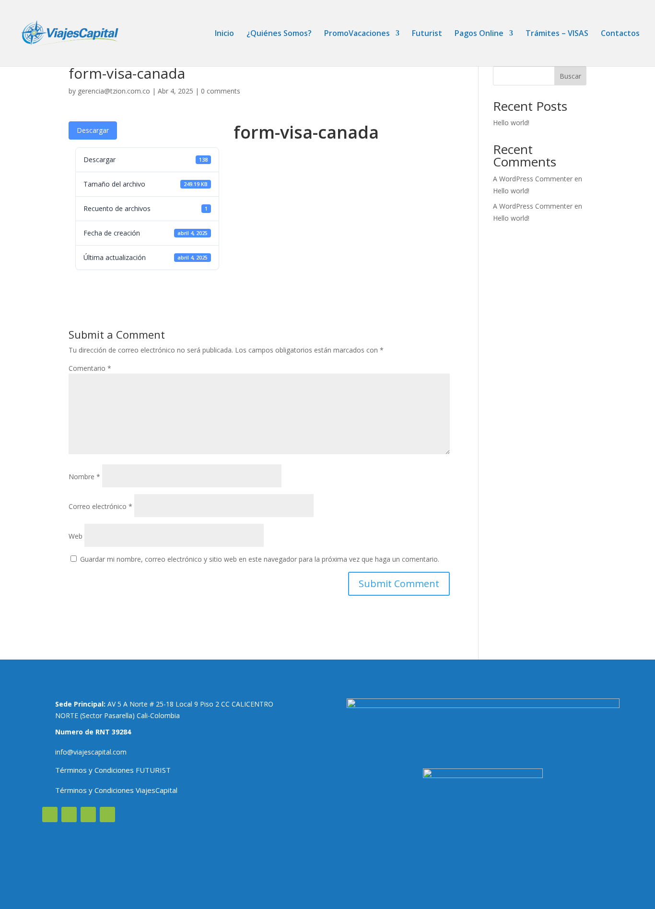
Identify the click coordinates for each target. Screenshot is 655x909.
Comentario (90, 368)
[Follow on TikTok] (107, 814)
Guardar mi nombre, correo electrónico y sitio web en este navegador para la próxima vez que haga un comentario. (259, 559)
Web (75, 536)
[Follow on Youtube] (88, 814)
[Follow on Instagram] (69, 814)
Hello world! (511, 122)
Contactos (620, 34)
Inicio (224, 34)
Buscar (570, 76)
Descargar (93, 130)
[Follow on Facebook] (50, 814)
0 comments (220, 90)
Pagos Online (479, 34)
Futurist (427, 34)
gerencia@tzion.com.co (114, 90)
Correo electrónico (100, 506)
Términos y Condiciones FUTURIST (113, 770)
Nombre (84, 476)
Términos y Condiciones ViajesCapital (116, 790)
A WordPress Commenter (533, 206)
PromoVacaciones (357, 34)
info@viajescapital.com (91, 751)
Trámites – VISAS (557, 34)
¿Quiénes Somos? (279, 34)
